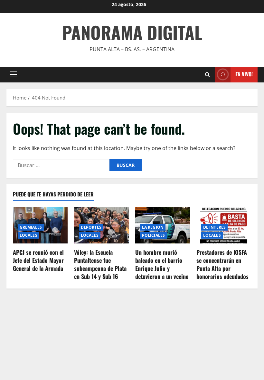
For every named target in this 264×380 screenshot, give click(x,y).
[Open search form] (207, 74)
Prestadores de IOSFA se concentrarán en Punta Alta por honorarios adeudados (222, 264)
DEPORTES (91, 227)
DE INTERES (214, 227)
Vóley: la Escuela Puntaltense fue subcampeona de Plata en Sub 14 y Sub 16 (100, 264)
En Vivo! (244, 74)
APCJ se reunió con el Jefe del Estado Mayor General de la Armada (38, 260)
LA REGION (153, 227)
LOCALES (28, 235)
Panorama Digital (132, 32)
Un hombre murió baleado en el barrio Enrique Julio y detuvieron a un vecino (162, 264)
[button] (13, 74)
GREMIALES (31, 227)
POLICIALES (153, 235)
